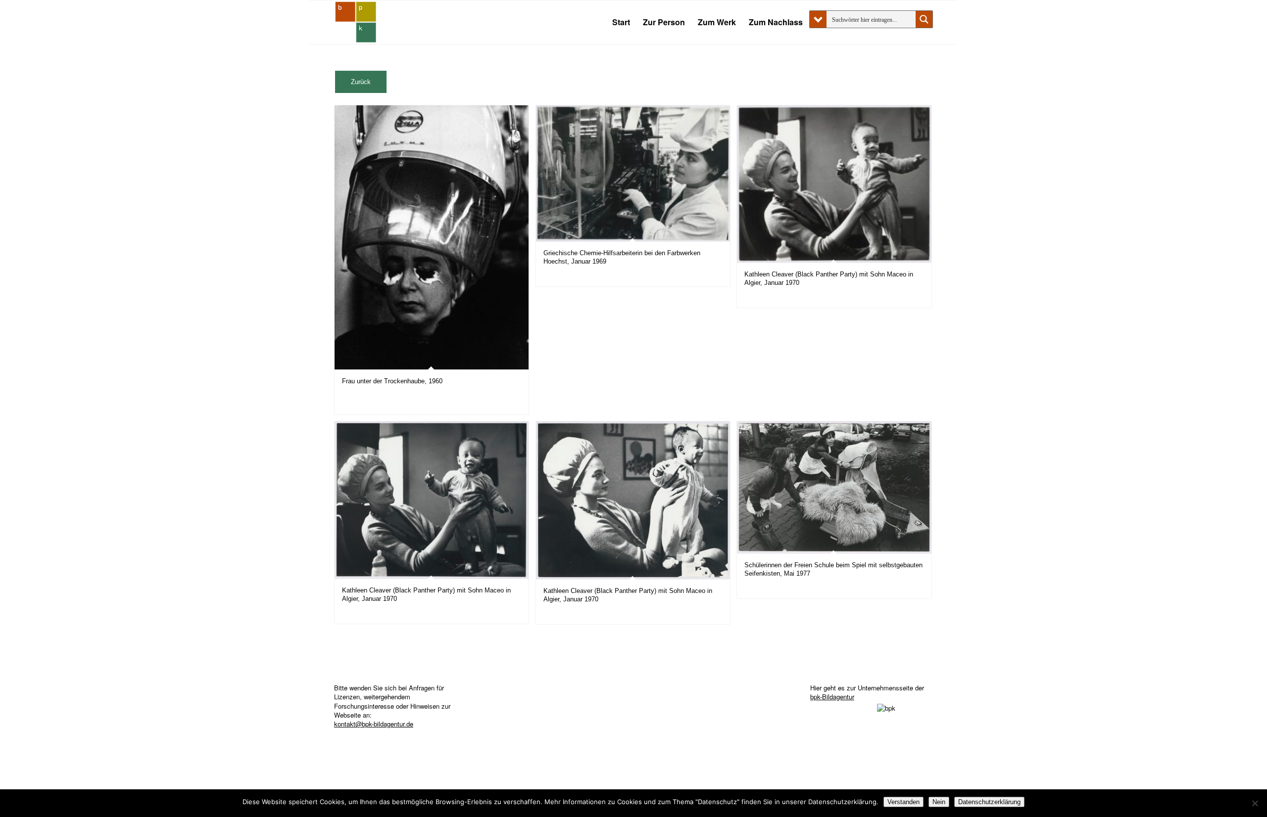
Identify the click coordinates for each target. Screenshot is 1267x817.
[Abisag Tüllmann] (356, 22)
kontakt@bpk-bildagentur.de (373, 723)
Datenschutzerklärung (989, 802)
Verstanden (903, 802)
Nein (938, 802)
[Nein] (1255, 803)
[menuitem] (621, 22)
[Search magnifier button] (924, 19)
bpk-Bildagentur (832, 696)
